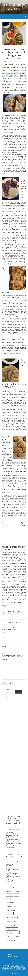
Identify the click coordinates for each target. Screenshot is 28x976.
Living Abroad (9, 875)
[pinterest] (17, 973)
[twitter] (12, 973)
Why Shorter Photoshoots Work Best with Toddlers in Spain (13, 839)
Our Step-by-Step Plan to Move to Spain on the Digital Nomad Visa (13, 843)
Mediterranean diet (16, 73)
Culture (8, 868)
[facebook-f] (10, 973)
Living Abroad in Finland (12, 876)
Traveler (17, 936)
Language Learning (11, 873)
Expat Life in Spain (11, 869)
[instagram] (15, 973)
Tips (17, 933)
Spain (8, 921)
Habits (14, 611)
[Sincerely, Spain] (14, 7)
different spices (22, 120)
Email (3, 639)
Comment (4, 659)
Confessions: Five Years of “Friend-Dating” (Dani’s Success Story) (13, 835)
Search (7, 689)
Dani (16, 895)
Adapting (8, 864)
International (10, 902)
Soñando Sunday (11, 917)
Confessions (9, 867)
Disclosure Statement (12, 956)
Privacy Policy (9, 954)
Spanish (16, 921)
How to (16, 47)
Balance (8, 865)
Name (4, 632)
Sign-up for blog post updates (14, 855)
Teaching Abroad (11, 929)
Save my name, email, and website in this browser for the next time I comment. (12, 655)
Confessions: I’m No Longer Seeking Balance (13, 846)
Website (4, 646)
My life (4, 613)
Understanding (11, 940)
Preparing (8, 877)
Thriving (9, 613)
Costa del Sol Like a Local (12, 832)
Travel (7, 881)
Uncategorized (10, 883)
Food (11, 47)
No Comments (18, 58)
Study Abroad (9, 879)
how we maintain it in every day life (14, 74)
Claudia (4, 611)
